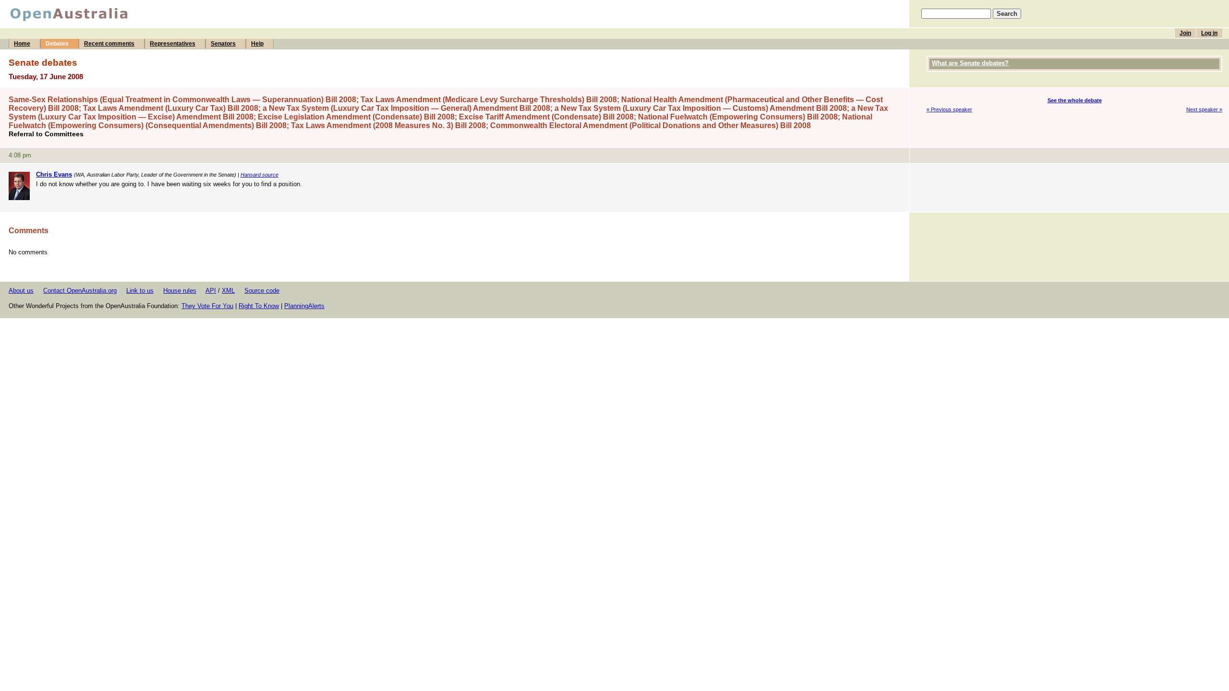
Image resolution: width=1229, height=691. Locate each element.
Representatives (172, 43)
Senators (223, 43)
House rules (179, 290)
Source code (261, 290)
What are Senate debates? (970, 63)
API (210, 290)
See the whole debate (1075, 100)
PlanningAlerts (304, 306)
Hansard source (259, 175)
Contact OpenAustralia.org (80, 290)
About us (21, 290)
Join (1185, 33)
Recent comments (109, 43)
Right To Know (259, 306)
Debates (57, 43)
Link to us (140, 290)
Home (22, 43)
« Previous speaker (949, 109)
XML (228, 290)
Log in (1209, 33)
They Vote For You (207, 306)
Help (257, 43)
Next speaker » (1204, 109)
